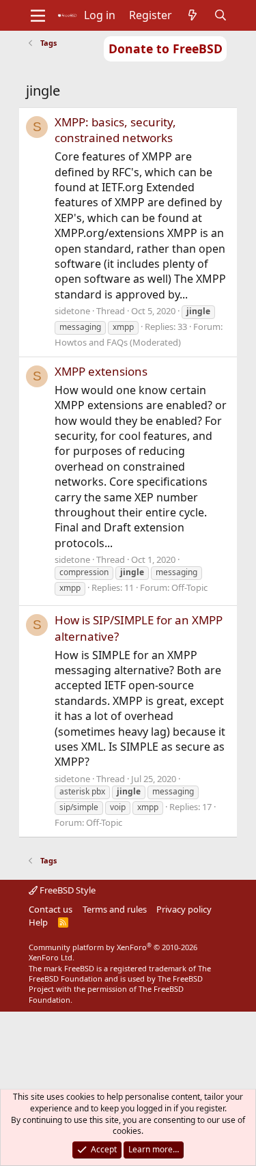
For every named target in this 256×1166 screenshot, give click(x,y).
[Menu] (38, 15)
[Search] (220, 15)
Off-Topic (189, 587)
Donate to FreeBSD (166, 48)
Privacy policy (184, 909)
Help (38, 922)
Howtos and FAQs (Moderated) (118, 342)
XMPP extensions (101, 371)
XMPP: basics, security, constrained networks (115, 130)
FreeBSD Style (67, 890)
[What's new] (193, 15)
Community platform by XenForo (113, 952)
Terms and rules (115, 909)
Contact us (50, 909)
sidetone (72, 311)
